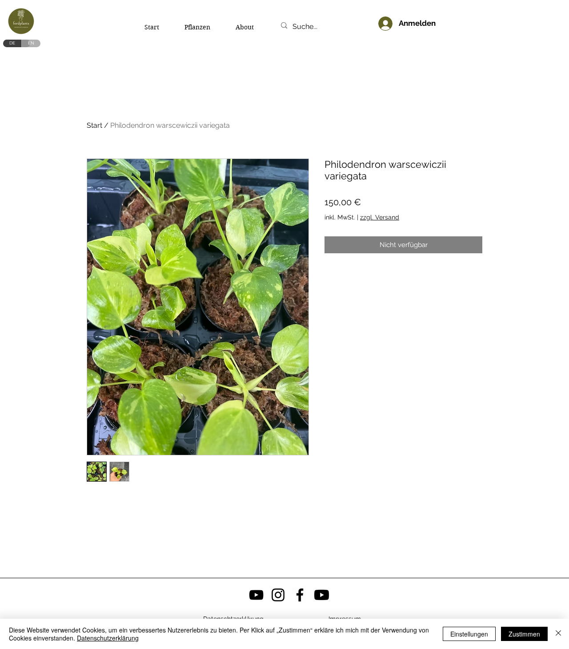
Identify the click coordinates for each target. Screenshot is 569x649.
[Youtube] (321, 595)
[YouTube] (256, 595)
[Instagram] (278, 595)
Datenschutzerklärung (108, 637)
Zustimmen (524, 633)
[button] (455, 17)
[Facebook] (300, 595)
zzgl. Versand (379, 217)
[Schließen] (558, 634)
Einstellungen (469, 633)
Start (94, 125)
